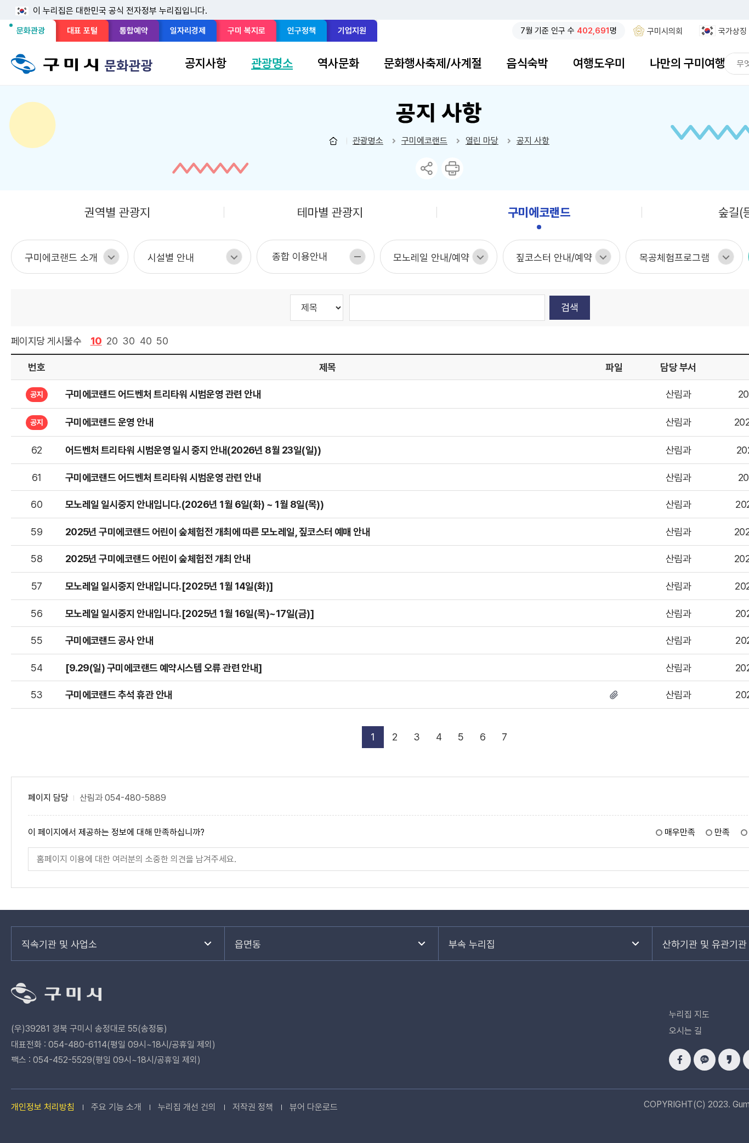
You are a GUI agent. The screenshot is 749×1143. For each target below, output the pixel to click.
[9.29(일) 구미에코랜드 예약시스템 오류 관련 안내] (163, 668)
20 (112, 341)
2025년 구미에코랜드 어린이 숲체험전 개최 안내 (158, 558)
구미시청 (55, 64)
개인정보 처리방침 (43, 1107)
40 (146, 341)
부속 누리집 (472, 944)
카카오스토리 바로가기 (729, 1060)
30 (128, 341)
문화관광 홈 (333, 140)
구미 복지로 (246, 31)
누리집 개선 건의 (187, 1107)
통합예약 (134, 31)
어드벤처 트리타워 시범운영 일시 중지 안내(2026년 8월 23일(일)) (193, 450)
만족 (722, 832)
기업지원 (352, 31)
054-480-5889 (135, 798)
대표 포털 (82, 31)
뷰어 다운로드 (314, 1107)
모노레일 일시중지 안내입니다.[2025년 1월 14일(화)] (169, 586)
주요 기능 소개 (116, 1107)
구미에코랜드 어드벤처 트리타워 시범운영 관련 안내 (163, 477)
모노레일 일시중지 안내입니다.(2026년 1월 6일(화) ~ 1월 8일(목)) (194, 504)
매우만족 (680, 832)
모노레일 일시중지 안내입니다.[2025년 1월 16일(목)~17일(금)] (189, 613)
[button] (205, 63)
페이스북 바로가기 (680, 1060)
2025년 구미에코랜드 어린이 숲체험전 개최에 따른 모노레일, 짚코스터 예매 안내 (218, 531)
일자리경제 (188, 31)
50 (162, 341)
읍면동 (248, 944)
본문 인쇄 (452, 168)
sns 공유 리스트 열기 (427, 168)
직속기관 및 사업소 (59, 944)
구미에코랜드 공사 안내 (109, 640)
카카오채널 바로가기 (705, 1060)
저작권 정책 (252, 1107)
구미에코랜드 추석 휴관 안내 (119, 694)
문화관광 (34, 33)
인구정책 (301, 31)
